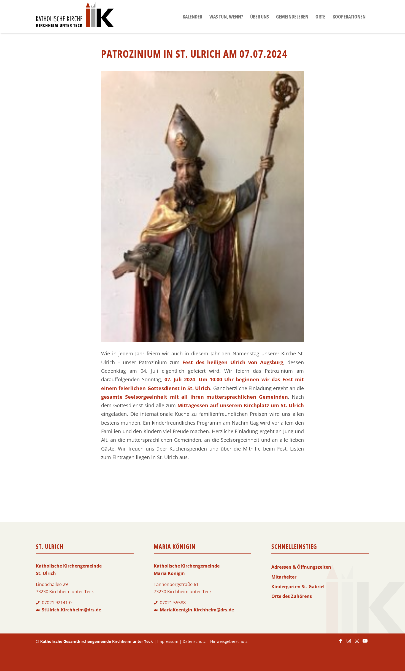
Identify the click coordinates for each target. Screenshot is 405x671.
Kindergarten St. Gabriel (298, 587)
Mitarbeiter (283, 577)
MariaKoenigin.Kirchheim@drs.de (197, 610)
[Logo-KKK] (75, 16)
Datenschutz (194, 641)
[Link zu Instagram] (348, 643)
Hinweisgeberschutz (229, 641)
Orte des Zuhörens (291, 596)
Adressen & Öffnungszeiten (301, 567)
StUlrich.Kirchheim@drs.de (71, 610)
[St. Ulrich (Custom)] (202, 206)
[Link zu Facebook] (340, 643)
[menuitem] (192, 16)
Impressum (167, 641)
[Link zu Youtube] (365, 643)
